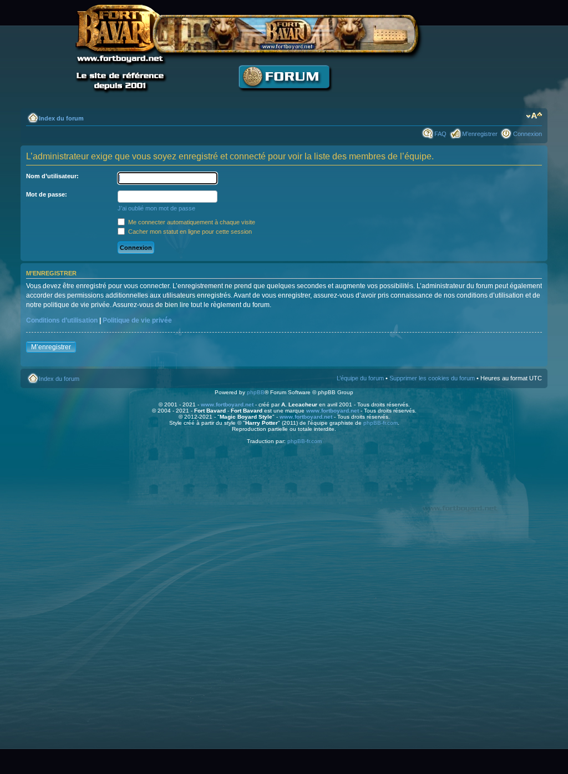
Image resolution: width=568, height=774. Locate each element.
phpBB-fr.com (380, 423)
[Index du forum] (284, 97)
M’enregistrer (480, 133)
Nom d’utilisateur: (52, 176)
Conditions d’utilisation (62, 320)
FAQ (440, 133)
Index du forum (61, 118)
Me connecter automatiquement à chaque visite (190, 222)
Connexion (527, 133)
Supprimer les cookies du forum (432, 378)
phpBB (256, 392)
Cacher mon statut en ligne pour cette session (189, 231)
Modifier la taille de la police (534, 116)
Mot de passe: (46, 194)
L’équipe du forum (360, 378)
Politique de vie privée (137, 320)
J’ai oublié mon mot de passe (156, 208)
